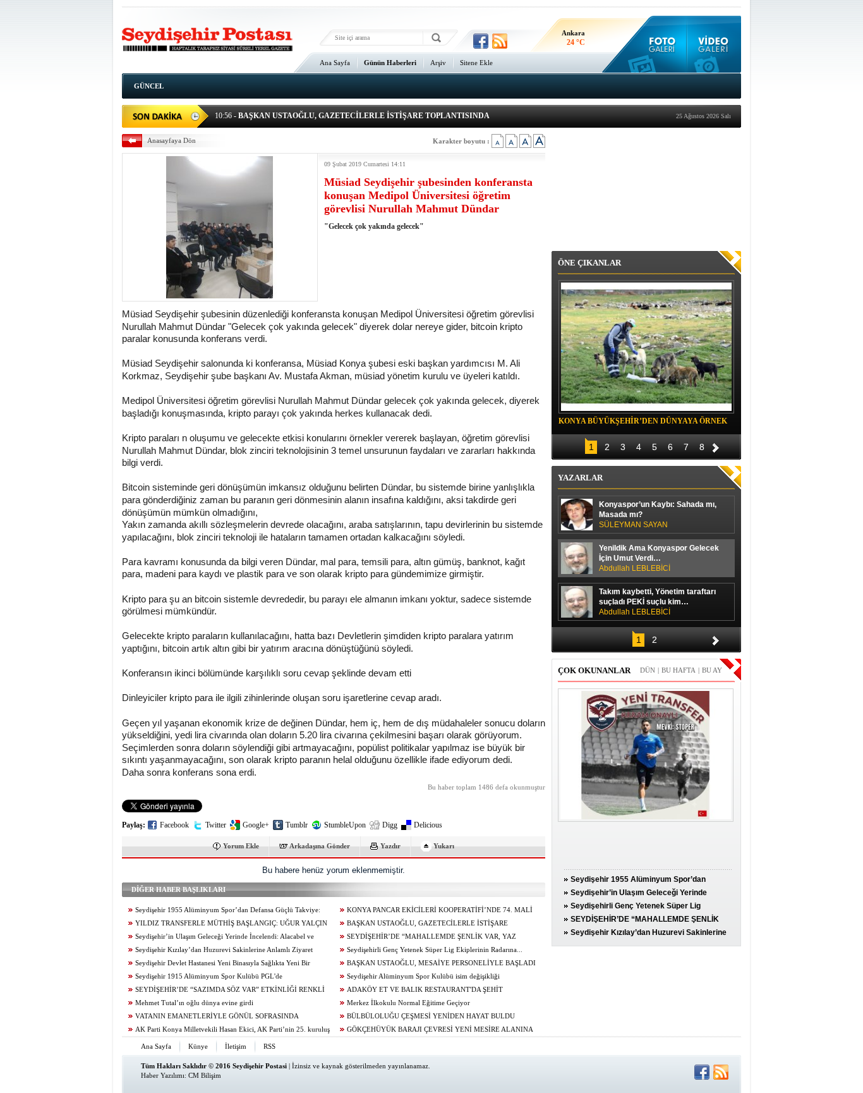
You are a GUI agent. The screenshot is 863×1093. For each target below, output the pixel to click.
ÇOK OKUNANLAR (594, 670)
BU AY (712, 670)
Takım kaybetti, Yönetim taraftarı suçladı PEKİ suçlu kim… (657, 601)
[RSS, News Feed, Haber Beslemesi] (499, 41)
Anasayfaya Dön (171, 140)
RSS (269, 1046)
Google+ (256, 825)
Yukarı (443, 846)
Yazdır (390, 846)
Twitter (215, 825)
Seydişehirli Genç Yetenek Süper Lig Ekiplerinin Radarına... (434, 949)
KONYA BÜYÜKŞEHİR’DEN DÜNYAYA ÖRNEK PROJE (642, 423)
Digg (389, 825)
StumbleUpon (345, 825)
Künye (198, 1046)
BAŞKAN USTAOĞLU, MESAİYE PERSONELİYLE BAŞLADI (441, 963)
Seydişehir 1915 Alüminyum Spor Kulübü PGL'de (208, 976)
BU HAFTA (678, 670)
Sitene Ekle (476, 62)
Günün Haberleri (390, 62)
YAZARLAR (580, 477)
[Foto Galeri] (659, 44)
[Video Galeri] (714, 44)
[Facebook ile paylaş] (480, 41)
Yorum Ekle (241, 846)
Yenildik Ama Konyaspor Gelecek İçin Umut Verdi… (659, 558)
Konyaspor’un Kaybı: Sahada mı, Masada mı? (657, 514)
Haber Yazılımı (162, 1075)
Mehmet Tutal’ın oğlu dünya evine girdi (194, 1002)
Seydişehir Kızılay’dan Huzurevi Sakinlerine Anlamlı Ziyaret (224, 949)
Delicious (428, 825)
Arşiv (438, 62)
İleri (715, 446)
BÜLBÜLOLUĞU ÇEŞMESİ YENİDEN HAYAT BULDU (431, 1016)
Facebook (174, 825)
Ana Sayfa (335, 62)
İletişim (235, 1046)
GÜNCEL (149, 86)
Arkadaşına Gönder (319, 846)
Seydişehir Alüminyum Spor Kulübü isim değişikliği (423, 976)
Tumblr (297, 825)
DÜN (647, 670)
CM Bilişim (204, 1075)
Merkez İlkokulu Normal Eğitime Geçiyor (408, 1002)
